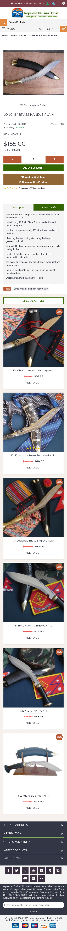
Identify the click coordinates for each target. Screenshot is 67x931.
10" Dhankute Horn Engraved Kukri (33, 455)
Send (33, 911)
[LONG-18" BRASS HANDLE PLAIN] (33, 72)
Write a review (37, 188)
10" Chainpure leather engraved (33, 370)
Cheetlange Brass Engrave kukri (33, 540)
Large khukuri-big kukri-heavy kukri (31, 288)
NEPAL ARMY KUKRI (33, 710)
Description (18, 207)
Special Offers (33, 300)
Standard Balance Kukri (33, 795)
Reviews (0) (49, 207)
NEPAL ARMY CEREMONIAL (33, 625)
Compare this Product (35, 182)
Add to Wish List (35, 177)
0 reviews (23, 188)
